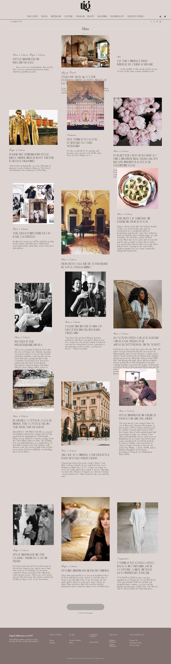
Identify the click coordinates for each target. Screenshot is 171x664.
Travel (44, 16)
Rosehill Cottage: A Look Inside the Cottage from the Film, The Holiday (32, 424)
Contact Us (133, 640)
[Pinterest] (157, 22)
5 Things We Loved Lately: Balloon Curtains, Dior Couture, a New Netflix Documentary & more (136, 568)
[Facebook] (151, 22)
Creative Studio (135, 16)
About (51, 640)
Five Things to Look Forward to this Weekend (82, 143)
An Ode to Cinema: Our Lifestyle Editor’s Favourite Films (85, 456)
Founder (52, 643)
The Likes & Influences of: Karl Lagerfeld (32, 235)
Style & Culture (37, 55)
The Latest (32, 16)
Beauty (91, 16)
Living (64, 72)
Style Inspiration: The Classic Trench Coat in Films (30, 558)
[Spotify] (160, 22)
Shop (71, 643)
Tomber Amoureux (113, 645)
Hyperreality (117, 16)
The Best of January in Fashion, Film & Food (133, 220)
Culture (68, 16)
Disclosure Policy (135, 643)
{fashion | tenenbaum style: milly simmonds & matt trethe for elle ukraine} (31, 158)
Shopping (102, 16)
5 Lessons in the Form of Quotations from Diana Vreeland (83, 330)
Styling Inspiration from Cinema (85, 570)
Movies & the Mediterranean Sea (28, 343)
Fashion (80, 16)
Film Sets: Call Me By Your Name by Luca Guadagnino (84, 265)
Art (119, 57)
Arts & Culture (20, 55)
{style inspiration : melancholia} (26, 61)
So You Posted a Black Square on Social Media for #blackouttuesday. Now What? (136, 341)
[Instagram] (154, 22)
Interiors (56, 16)
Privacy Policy (134, 645)
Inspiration (123, 558)
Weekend (71, 135)
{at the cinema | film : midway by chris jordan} (135, 63)
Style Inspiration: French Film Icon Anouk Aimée (137, 417)
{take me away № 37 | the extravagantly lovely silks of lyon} (84, 80)
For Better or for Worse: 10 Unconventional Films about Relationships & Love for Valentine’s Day (135, 160)
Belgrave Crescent (112, 641)
